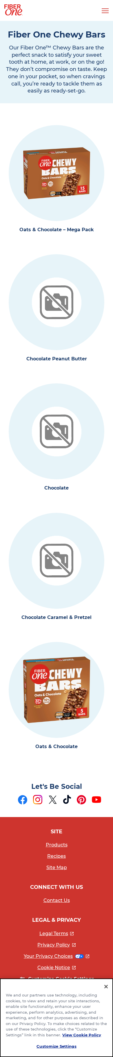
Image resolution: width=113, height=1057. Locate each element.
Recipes (56, 856)
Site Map (56, 867)
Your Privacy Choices (56, 956)
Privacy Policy (56, 945)
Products (57, 845)
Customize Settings (56, 1046)
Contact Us (56, 900)
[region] (56, 1017)
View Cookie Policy (81, 1035)
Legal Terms (56, 933)
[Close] (106, 986)
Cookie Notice (56, 967)
